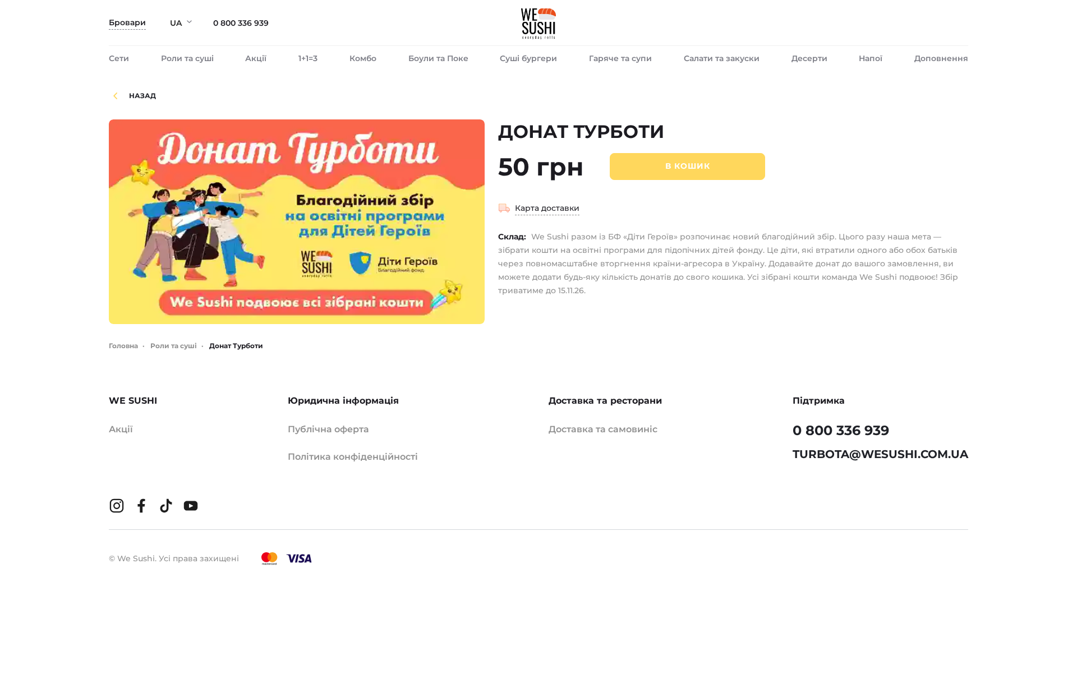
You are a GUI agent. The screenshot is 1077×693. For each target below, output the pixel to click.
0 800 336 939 (241, 23)
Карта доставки (547, 208)
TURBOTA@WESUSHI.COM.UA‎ (880, 454)
